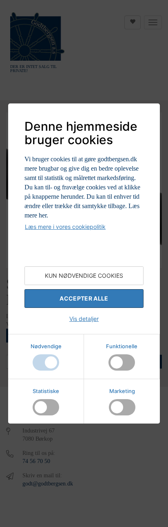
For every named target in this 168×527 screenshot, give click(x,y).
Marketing (122, 391)
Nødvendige (46, 346)
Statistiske (46, 391)
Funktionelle (121, 346)
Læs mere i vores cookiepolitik (65, 226)
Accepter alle (84, 298)
